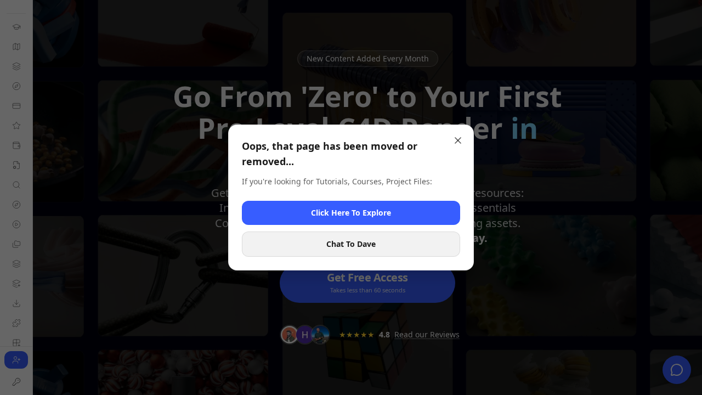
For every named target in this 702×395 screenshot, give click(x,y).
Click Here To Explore (351, 212)
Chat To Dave (351, 244)
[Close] (458, 140)
